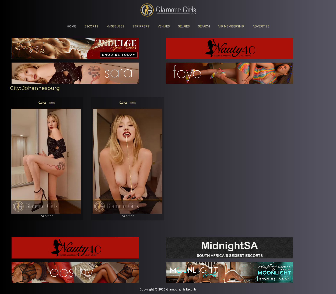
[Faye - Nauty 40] (229, 82)
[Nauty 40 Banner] (229, 58)
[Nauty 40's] (75, 257)
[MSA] (229, 257)
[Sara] (75, 82)
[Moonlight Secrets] (229, 282)
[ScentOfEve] (75, 58)
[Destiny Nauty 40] (75, 282)
